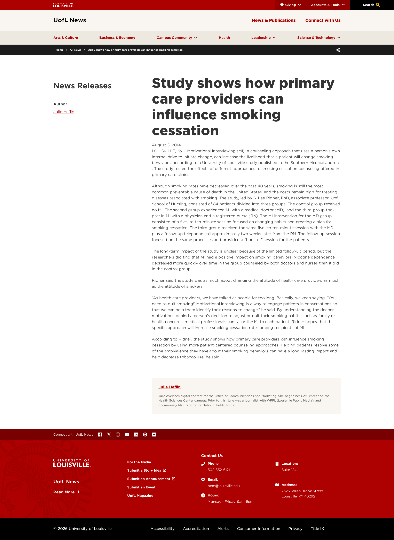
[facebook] (100, 435)
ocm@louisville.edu (224, 486)
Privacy (295, 528)
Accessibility (162, 528)
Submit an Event (141, 487)
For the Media (139, 462)
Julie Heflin (169, 387)
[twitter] (109, 435)
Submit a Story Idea (144, 470)
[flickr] (154, 435)
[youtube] (127, 435)
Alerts (223, 528)
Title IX (317, 528)
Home (59, 49)
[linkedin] (136, 435)
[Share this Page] (337, 50)
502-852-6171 (219, 470)
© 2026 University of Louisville (82, 528)
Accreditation (196, 528)
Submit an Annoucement (148, 479)
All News (75, 49)
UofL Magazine (140, 496)
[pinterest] (145, 435)
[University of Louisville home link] (63, 5)
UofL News (66, 481)
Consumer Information (258, 528)
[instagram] (118, 435)
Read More (64, 492)
